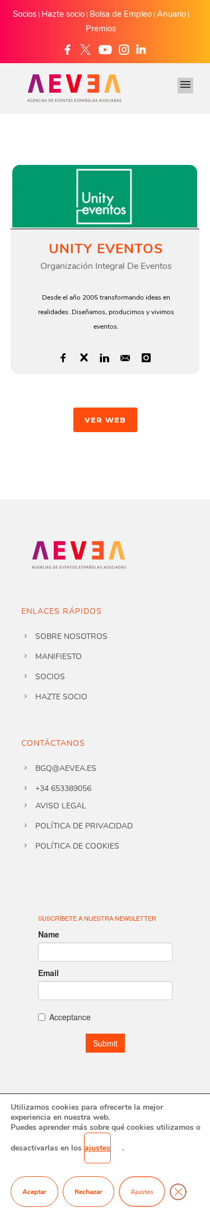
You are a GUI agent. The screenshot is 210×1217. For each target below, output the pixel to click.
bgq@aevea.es (65, 768)
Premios (101, 28)
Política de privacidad (84, 826)
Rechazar (88, 1191)
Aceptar (34, 1191)
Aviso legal (60, 806)
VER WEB (105, 419)
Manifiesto (58, 656)
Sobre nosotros (71, 636)
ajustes (97, 1148)
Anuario (171, 14)
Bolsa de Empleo (121, 14)
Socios (24, 14)
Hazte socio (63, 14)
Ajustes (141, 1191)
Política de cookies (77, 846)
